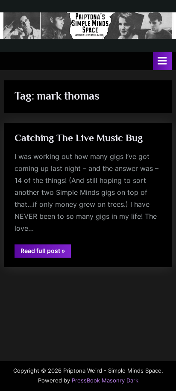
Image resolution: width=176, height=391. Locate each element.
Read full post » (46, 252)
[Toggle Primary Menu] (162, 61)
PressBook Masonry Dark (105, 380)
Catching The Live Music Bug (79, 137)
